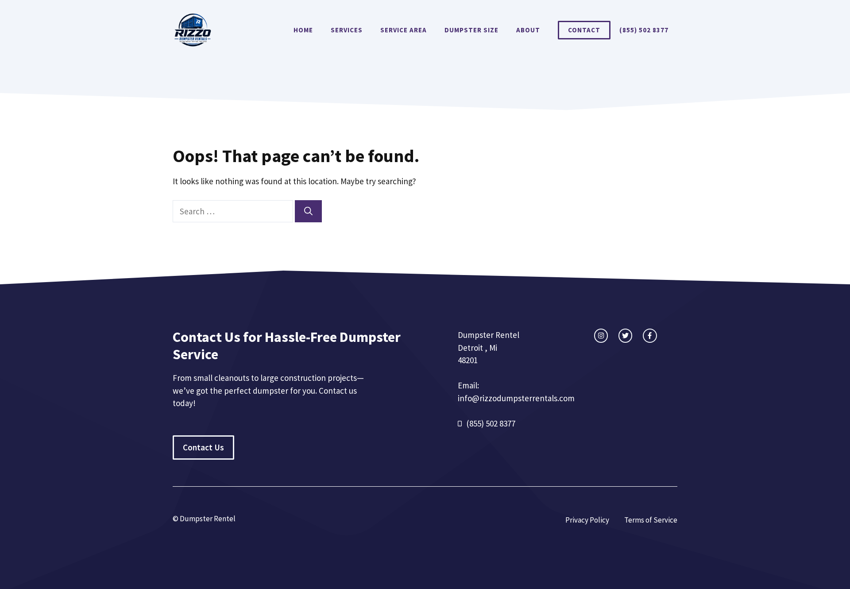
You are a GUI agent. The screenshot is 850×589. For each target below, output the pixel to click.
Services (347, 30)
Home (303, 30)
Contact (584, 30)
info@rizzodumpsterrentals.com (516, 398)
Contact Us (203, 447)
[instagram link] (601, 335)
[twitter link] (625, 335)
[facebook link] (650, 335)
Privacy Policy (587, 520)
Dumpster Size (471, 30)
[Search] (308, 211)
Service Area (403, 30)
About (528, 30)
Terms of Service (650, 520)
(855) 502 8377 (643, 30)
